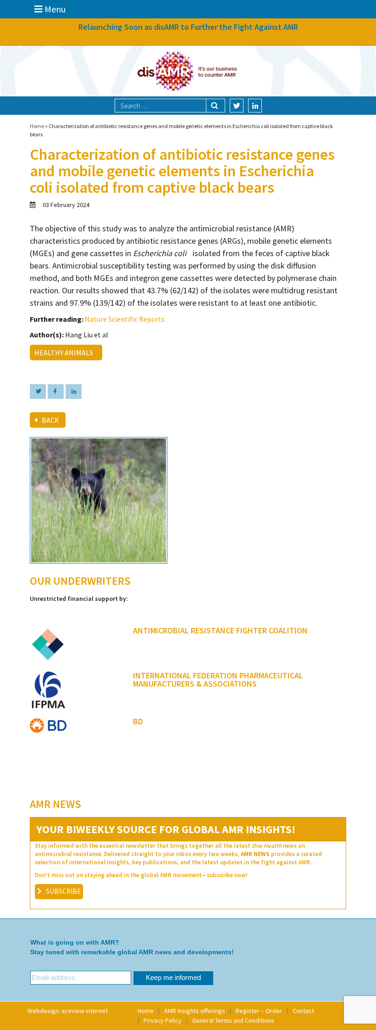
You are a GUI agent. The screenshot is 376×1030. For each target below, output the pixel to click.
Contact (303, 1011)
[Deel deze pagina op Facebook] (56, 391)
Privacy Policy (163, 1020)
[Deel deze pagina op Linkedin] (74, 391)
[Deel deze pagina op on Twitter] (38, 391)
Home (37, 126)
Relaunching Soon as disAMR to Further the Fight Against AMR (188, 27)
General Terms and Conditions (233, 1020)
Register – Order (259, 1011)
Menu (54, 9)
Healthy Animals (65, 352)
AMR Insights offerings (194, 1011)
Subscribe (63, 891)
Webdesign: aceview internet (68, 1011)
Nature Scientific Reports (125, 319)
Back (50, 420)
